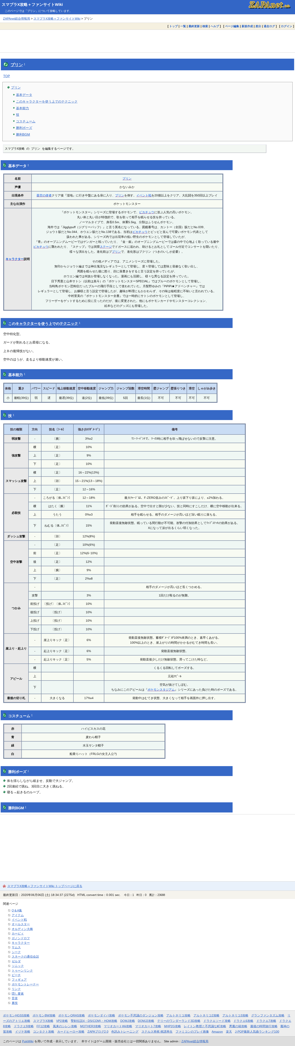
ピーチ (16, 975)
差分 (258, 26)
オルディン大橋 (22, 929)
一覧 (183, 26)
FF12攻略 (43, 1026)
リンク (16, 989)
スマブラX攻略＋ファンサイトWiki (32, 4)
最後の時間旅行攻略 (264, 1026)
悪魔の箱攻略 (238, 1026)
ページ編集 (232, 26)
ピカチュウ (146, 212)
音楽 (15, 998)
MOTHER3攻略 (90, 1026)
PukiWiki (27, 1041)
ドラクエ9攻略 (24, 1026)
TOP (6, 76)
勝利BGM (23, 134)
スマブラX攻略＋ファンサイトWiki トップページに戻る (44, 886)
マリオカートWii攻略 (118, 1026)
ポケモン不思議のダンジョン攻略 (140, 1015)
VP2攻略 (62, 1020)
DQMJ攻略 (127, 1020)
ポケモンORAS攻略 (71, 1015)
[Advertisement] (147, 41)
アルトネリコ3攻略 (235, 1015)
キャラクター (15, 259)
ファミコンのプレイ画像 (192, 1031)
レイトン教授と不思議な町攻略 (205, 1026)
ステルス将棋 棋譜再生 (157, 1031)
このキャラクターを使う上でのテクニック (47, 101)
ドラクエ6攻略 (243, 1020)
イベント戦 (143, 195)
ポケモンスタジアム (161, 689)
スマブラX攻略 (43, 1020)
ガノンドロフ (21, 938)
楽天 (229, 1031)
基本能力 (22, 108)
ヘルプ (215, 26)
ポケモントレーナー (25, 984)
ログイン (286, 26)
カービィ (18, 933)
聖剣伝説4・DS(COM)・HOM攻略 (94, 1020)
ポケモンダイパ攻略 (101, 1015)
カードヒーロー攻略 (70, 1031)
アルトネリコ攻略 (178, 1015)
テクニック (69, 323)
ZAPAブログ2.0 (97, 1031)
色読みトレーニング (124, 1031)
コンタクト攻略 (43, 1031)
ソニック (18, 966)
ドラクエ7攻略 (266, 1020)
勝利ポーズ (24, 128)
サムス (16, 947)
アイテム (18, 915)
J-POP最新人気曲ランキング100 (257, 1031)
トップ (173, 26)
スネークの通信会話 (25, 956)
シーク (16, 952)
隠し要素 (18, 993)
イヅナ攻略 (22, 1031)
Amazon (217, 1031)
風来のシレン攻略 (65, 1026)
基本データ (24, 95)
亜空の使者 (44, 195)
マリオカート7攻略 (148, 1026)
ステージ (106, 246)
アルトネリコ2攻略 (206, 1015)
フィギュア (19, 979)
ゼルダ (16, 961)
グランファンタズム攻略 (267, 1015)
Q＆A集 (17, 910)
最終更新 (194, 26)
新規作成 (247, 26)
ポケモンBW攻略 (44, 1015)
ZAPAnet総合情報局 (16, 18)
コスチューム (25, 121)
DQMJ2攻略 (146, 1020)
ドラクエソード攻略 (217, 1020)
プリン (17, 65)
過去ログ (269, 26)
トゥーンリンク (22, 970)
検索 (205, 26)
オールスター (21, 924)
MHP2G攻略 (172, 1026)
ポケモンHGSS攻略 (16, 1015)
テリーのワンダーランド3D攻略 (178, 1020)
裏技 (15, 1003)
